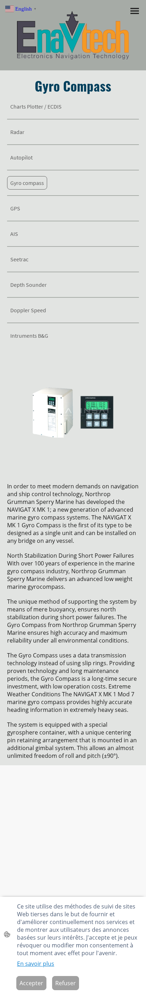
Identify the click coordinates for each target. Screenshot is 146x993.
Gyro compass (27, 182)
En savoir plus (35, 964)
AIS (15, 233)
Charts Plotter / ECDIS (36, 106)
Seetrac (19, 259)
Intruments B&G (29, 335)
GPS (15, 208)
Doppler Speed (28, 310)
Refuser (65, 983)
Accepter (31, 983)
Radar (18, 131)
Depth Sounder (28, 284)
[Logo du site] (73, 35)
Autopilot (21, 157)
